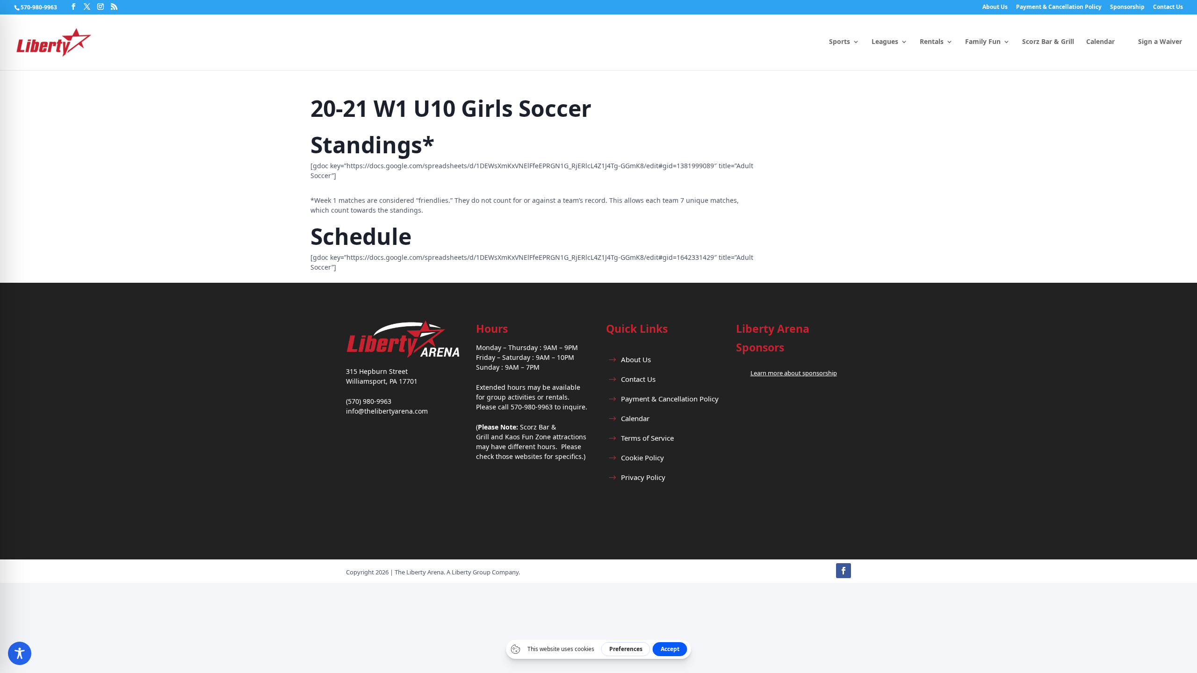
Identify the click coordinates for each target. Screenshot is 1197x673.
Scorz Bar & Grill (1048, 42)
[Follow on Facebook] (843, 570)
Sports (839, 42)
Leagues (885, 42)
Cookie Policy (642, 457)
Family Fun (983, 42)
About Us (995, 7)
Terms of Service (647, 438)
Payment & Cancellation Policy (1059, 7)
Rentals (932, 42)
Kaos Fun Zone (528, 436)
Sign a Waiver (1160, 42)
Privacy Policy (643, 477)
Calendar (1100, 42)
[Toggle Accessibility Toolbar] (19, 653)
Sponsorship (1127, 7)
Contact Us (1168, 7)
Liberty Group (471, 572)
